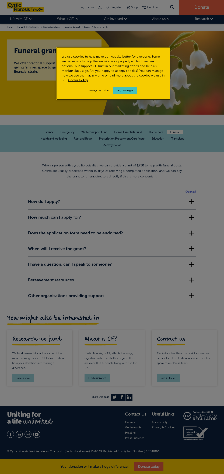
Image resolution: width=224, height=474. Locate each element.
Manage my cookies (99, 90)
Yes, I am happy (125, 90)
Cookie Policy (78, 80)
